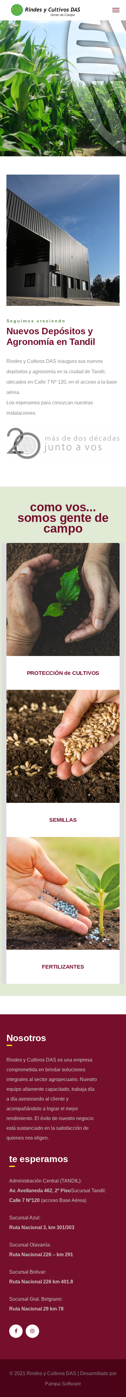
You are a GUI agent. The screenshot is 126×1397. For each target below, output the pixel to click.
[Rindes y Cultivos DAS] (44, 9)
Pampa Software (63, 1383)
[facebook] (16, 1331)
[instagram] (32, 1331)
